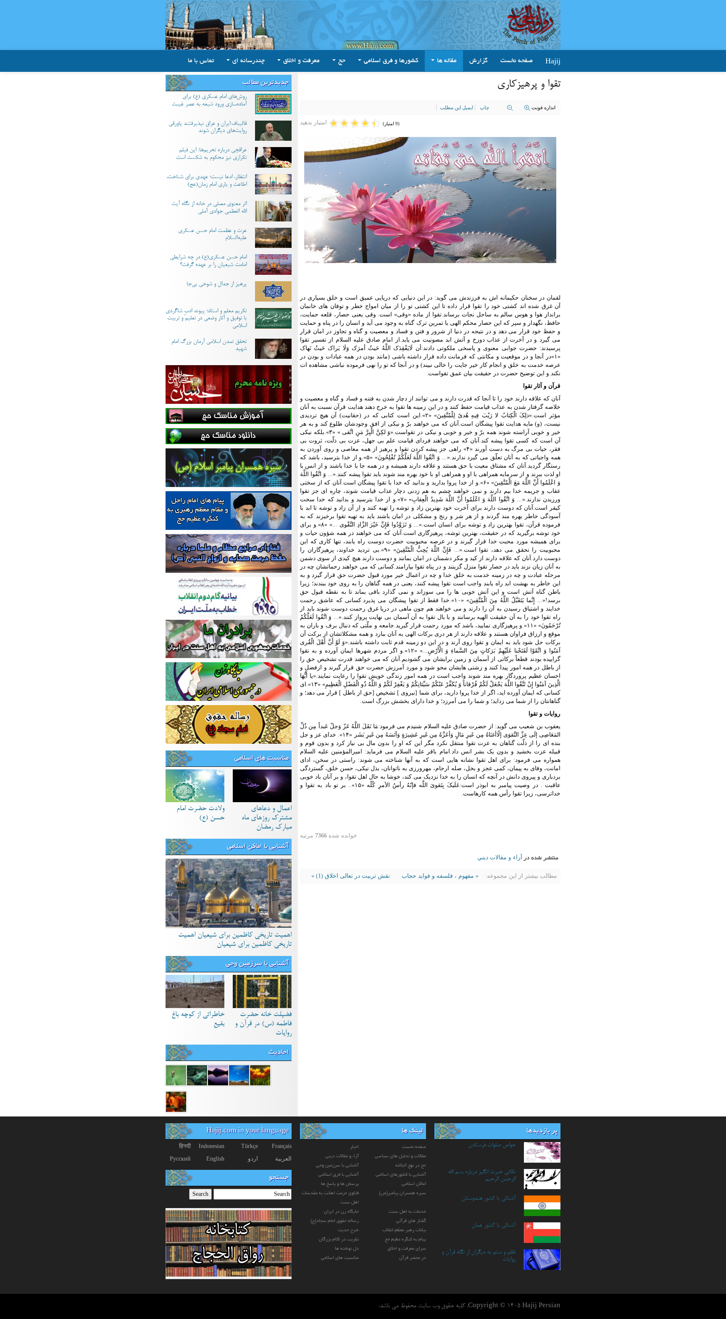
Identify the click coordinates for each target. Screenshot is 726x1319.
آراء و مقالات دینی (342, 1156)
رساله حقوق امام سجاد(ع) (334, 1221)
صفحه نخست (516, 61)
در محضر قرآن (412, 1258)
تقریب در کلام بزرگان (339, 1239)
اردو (253, 1159)
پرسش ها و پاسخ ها (340, 1184)
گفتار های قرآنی (411, 1221)
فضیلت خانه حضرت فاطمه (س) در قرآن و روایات (263, 1024)
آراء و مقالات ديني (499, 857)
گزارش (478, 61)
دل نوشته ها (347, 1248)
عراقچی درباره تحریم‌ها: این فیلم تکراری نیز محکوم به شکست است (211, 154)
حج (341, 61)
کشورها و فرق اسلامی (390, 61)
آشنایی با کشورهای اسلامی (401, 1174)
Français (282, 1146)
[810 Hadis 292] (260, 1075)
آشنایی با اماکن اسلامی (258, 846)
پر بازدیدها (542, 1131)
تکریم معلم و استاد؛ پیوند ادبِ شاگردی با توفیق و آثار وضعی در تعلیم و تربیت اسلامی (206, 318)
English (215, 1159)
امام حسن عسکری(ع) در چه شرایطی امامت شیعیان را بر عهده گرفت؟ (208, 261)
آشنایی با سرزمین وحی (257, 964)
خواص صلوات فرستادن (492, 1145)
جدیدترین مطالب (265, 83)
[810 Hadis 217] (218, 1075)
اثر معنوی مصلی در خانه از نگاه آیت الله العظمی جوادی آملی (209, 208)
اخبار (354, 1147)
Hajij (552, 61)
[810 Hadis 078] (176, 1075)
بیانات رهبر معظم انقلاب (404, 1230)
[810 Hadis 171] (197, 1075)
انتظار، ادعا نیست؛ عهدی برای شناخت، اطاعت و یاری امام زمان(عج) (206, 181)
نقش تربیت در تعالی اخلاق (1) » (350, 876)
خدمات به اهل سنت (407, 1211)
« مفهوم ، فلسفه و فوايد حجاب (439, 876)
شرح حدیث (348, 1230)
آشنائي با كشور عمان (493, 1225)
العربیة (283, 1159)
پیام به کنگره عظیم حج (405, 1239)
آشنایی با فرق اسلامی (338, 1174)
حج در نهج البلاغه (410, 1165)
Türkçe (249, 1146)
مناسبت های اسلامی (261, 758)
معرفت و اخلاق (300, 61)
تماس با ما (201, 61)
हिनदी (185, 1146)
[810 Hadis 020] (176, 1101)
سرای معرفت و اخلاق (406, 1248)
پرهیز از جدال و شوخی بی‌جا (217, 284)
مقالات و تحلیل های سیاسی (400, 1156)
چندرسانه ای (248, 61)
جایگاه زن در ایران (341, 1211)
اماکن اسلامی (414, 1184)
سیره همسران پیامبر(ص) (402, 1193)
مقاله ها (446, 61)
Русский (180, 1159)
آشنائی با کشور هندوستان (488, 1198)
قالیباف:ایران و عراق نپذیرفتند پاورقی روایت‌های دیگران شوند (207, 128)
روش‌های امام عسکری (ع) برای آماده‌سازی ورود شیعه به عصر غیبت (209, 101)
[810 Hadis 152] (239, 1075)
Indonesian (211, 1146)
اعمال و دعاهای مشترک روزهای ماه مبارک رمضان (267, 818)
